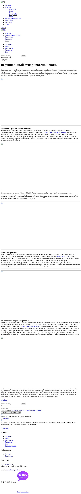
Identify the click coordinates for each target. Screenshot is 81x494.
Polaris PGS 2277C (63, 256)
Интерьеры (13, 13)
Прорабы (8, 22)
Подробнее (5, 418)
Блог (11, 17)
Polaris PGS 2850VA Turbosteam (55, 132)
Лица (11, 11)
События (12, 9)
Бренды (8, 454)
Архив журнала (10, 446)
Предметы (13, 15)
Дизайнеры (9, 20)
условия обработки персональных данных (27, 410)
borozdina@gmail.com (13, 470)
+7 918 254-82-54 (7, 464)
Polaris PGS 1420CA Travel (30, 326)
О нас (7, 24)
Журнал (8, 7)
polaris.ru (4, 400)
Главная (8, 5)
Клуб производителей (13, 18)
